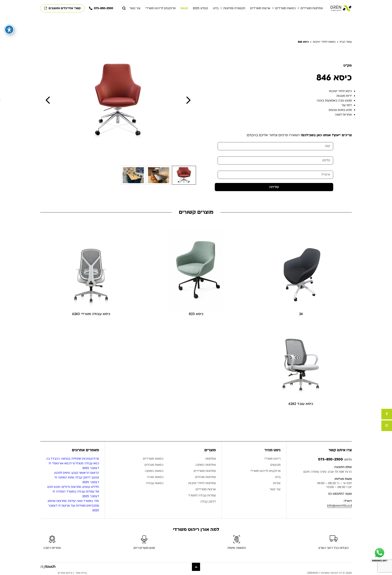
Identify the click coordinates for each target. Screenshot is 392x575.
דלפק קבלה (208, 502)
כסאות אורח (155, 477)
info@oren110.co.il (339, 506)
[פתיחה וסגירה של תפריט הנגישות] (9, 30)
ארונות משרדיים (260, 8)
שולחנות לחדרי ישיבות (202, 483)
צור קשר (134, 8)
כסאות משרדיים (285, 8)
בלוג (215, 8)
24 (301, 314)
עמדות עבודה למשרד (202, 495)
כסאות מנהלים (154, 465)
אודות (277, 483)
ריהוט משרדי (272, 459)
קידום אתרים (65, 573)
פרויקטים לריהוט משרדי (160, 8)
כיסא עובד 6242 (300, 403)
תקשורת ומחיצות (234, 8)
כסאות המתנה (154, 471)
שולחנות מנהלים (205, 477)
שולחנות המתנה (205, 465)
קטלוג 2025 (200, 8)
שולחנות (210, 459)
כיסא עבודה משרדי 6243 (91, 314)
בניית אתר (81, 573)
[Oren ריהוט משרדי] (341, 8)
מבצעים (275, 465)
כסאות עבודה (154, 483)
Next (188, 100)
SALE (184, 8)
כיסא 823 (196, 314)
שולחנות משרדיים (312, 8)
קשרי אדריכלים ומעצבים (65, 8)
